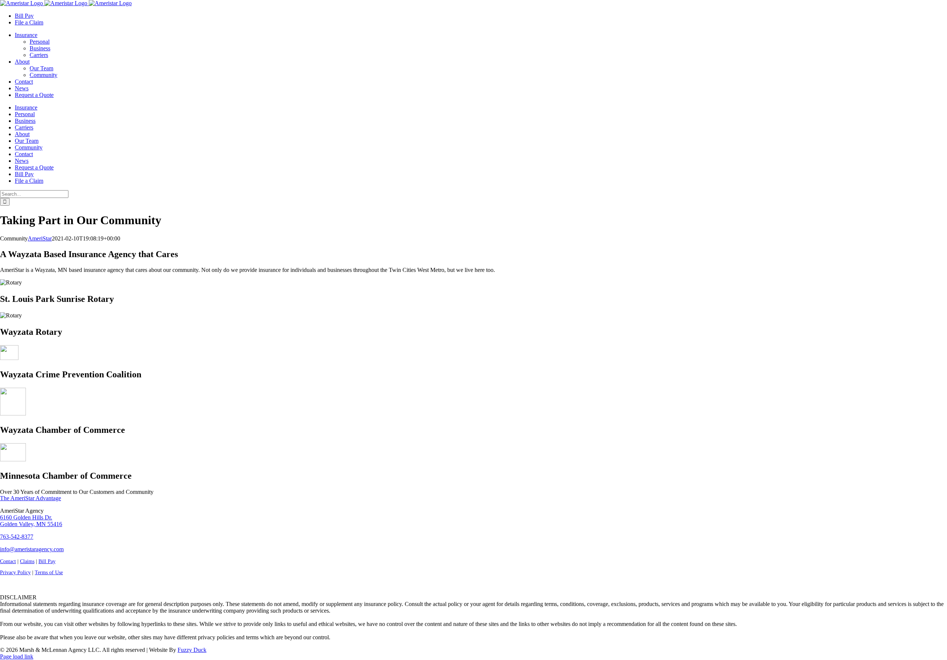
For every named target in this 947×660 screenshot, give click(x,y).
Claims (27, 561)
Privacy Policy (15, 572)
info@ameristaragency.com (32, 549)
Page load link (16, 656)
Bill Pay (46, 561)
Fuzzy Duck (192, 650)
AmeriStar (40, 238)
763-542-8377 (16, 536)
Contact (8, 561)
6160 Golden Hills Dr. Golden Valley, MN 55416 (31, 520)
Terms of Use (49, 572)
